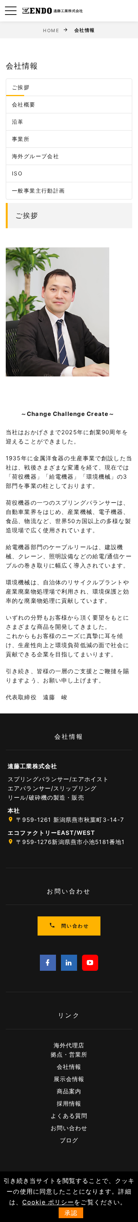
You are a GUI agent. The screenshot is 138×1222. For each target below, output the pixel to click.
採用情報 (69, 1103)
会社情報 (69, 1066)
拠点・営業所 (69, 1054)
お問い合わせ (69, 1128)
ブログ (69, 1140)
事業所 (21, 139)
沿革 (18, 121)
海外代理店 (69, 1045)
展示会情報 (69, 1079)
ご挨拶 (21, 87)
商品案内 (69, 1091)
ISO (17, 173)
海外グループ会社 (35, 156)
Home (51, 30)
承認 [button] (70, 1213)
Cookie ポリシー (48, 1202)
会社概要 (24, 104)
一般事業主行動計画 (38, 190)
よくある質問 (69, 1115)
